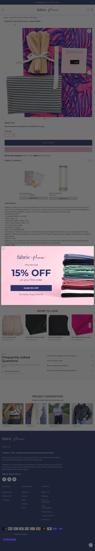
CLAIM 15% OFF (31, 288)
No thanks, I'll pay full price (31, 294)
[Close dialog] (3, 248)
